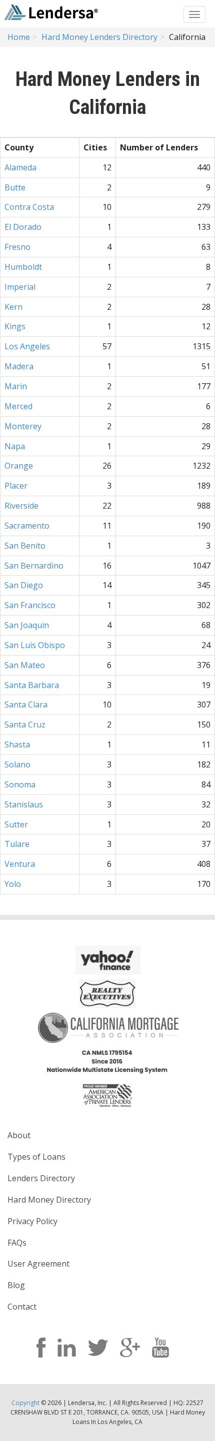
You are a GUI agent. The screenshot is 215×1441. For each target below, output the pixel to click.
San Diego (23, 585)
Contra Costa (29, 206)
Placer (16, 485)
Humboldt (23, 266)
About (19, 1135)
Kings (15, 326)
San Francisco (30, 605)
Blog (16, 1285)
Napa (14, 446)
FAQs (17, 1242)
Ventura (19, 863)
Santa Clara (26, 704)
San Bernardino (34, 565)
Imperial (20, 286)
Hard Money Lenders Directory (100, 36)
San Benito (25, 545)
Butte (15, 187)
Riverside (21, 505)
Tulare (17, 843)
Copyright (26, 1403)
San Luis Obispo (34, 645)
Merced (18, 406)
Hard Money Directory (49, 1199)
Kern (13, 306)
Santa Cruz (25, 724)
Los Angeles (27, 346)
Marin (15, 386)
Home (19, 36)
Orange (18, 465)
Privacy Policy (33, 1221)
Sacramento (27, 525)
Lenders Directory (41, 1178)
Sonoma (20, 784)
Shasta (17, 744)
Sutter (16, 824)
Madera (19, 366)
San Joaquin (26, 625)
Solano (17, 764)
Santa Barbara (31, 685)
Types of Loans (37, 1156)
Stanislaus (23, 804)
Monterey (23, 426)
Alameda (20, 167)
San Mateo (24, 665)
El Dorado (23, 226)
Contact (22, 1306)
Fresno (17, 246)
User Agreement (39, 1263)
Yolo (12, 883)
